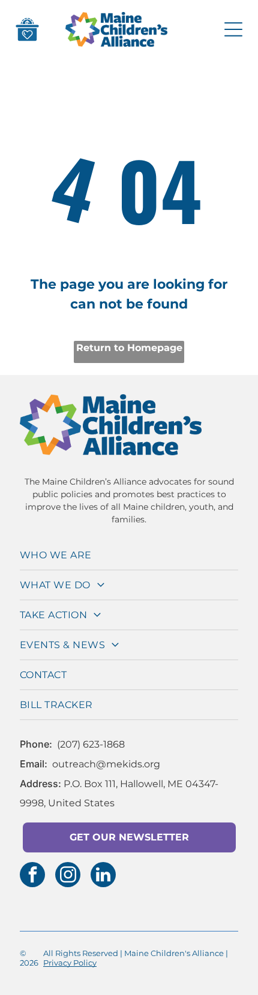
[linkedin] (103, 876)
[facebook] (32, 876)
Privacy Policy (70, 962)
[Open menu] (233, 29)
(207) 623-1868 (91, 744)
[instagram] (67, 876)
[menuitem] (129, 555)
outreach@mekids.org (106, 764)
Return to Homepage (129, 347)
